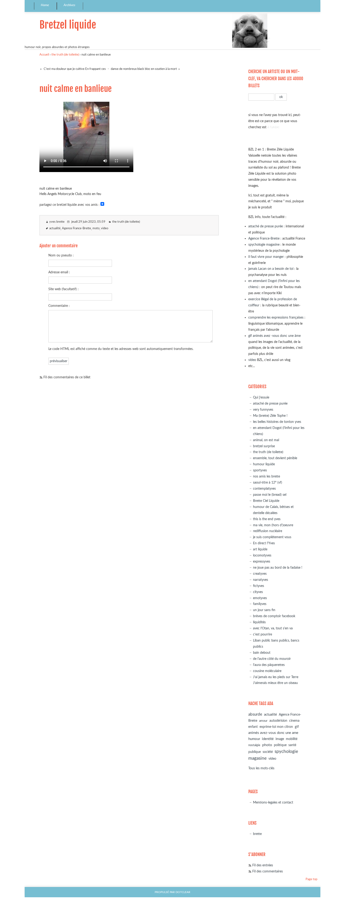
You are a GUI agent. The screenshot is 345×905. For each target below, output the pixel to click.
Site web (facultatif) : (63, 289)
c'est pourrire (262, 634)
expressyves (261, 561)
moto (96, 228)
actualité (55, 228)
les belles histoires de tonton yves (277, 422)
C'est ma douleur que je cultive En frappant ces (74, 69)
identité (268, 739)
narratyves (260, 580)
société (268, 752)
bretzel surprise (264, 446)
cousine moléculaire (267, 671)
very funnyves (263, 409)
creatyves (260, 573)
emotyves (260, 598)
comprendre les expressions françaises (275, 317)
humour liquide (264, 464)
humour (254, 739)
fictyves (258, 586)
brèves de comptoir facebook (274, 616)
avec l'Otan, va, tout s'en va (273, 628)
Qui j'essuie (261, 397)
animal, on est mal (266, 440)
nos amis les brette (266, 476)
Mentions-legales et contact (273, 802)
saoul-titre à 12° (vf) (267, 482)
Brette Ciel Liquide (266, 501)
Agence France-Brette (76, 228)
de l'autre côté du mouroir (272, 659)
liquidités (259, 622)
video (104, 228)
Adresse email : (59, 272)
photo (267, 745)
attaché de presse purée (265, 226)
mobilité (291, 739)
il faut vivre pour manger (266, 257)
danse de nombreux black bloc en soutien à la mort (144, 69)
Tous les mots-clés (261, 768)
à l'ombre (273, 127)
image (280, 739)
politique (280, 745)
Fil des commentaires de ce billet (66, 377)
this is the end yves (266, 519)
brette (257, 834)
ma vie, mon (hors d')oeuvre (273, 525)
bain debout (261, 652)
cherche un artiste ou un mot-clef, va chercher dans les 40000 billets (275, 78)
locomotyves (262, 555)
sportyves (260, 470)
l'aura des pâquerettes (269, 665)
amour (263, 720)
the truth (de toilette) (65, 54)
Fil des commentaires (267, 871)
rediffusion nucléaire (267, 531)
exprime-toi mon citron (276, 727)
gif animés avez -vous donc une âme (274, 336)
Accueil (44, 54)
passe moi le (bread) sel (269, 494)
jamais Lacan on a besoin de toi (270, 268)
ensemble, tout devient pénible (275, 458)
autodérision (278, 720)
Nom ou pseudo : (61, 255)
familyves (259, 604)
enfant (253, 727)
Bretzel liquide (67, 24)
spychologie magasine (264, 244)
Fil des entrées (262, 865)
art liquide (260, 549)
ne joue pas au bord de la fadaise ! (277, 567)
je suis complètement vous (272, 537)
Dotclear (183, 892)
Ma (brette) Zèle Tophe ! (270, 415)
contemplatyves (264, 488)
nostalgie (254, 745)
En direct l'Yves (264, 543)
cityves (258, 592)
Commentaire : (59, 306)
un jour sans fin (264, 610)
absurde (255, 714)
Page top (311, 879)
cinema (294, 720)
